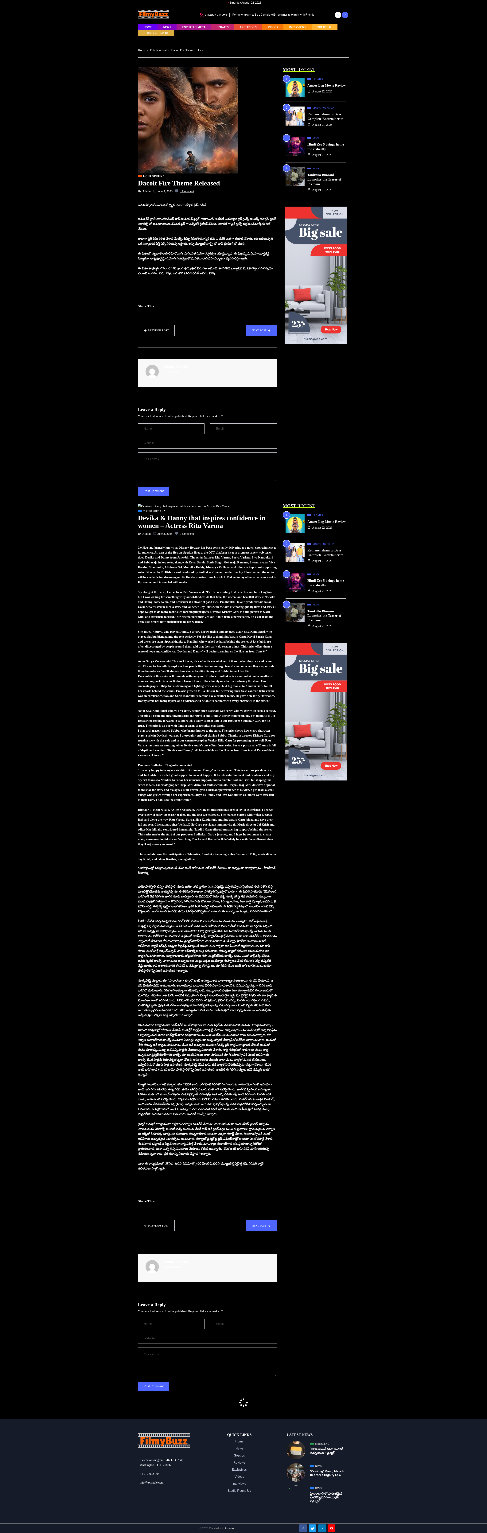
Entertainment (193, 27)
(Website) (183, 366)
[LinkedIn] (322, 1528)
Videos (273, 27)
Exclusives (248, 27)
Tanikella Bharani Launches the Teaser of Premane (324, 179)
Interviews (297, 27)
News (167, 27)
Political (324, 27)
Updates (222, 27)
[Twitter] (312, 1528)
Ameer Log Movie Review (247, 14)
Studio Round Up (156, 33)
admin (146, 191)
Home (148, 27)
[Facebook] (303, 1528)
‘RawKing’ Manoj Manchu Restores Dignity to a (327, 1473)
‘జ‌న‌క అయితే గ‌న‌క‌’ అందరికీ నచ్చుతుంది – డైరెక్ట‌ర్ (326, 1451)
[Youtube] (331, 1528)
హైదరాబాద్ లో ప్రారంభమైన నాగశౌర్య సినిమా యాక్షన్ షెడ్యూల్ (326, 1497)
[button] (338, 15)
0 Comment (187, 191)
